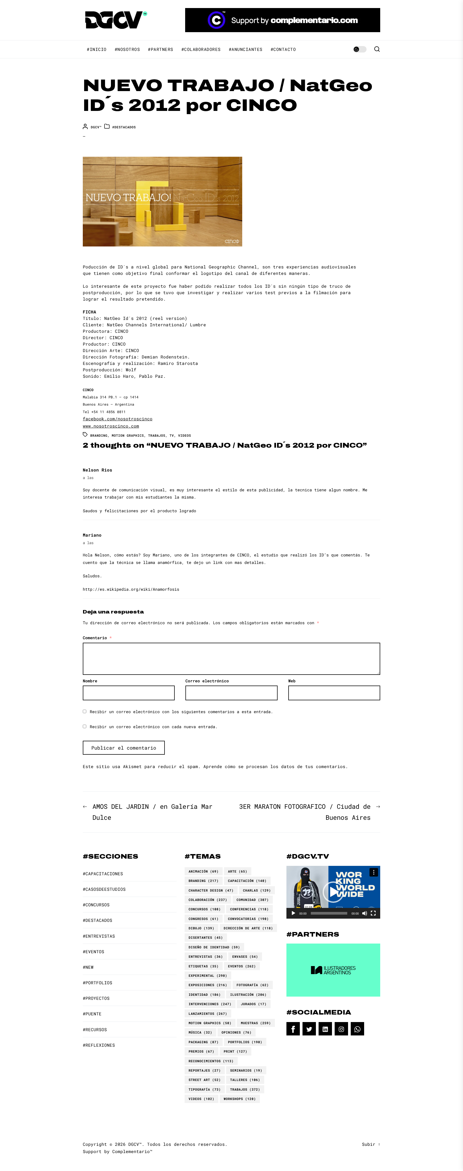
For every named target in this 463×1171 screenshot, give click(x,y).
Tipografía (205, 1089)
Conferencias (249, 909)
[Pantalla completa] (373, 913)
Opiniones (237, 1032)
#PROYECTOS (96, 998)
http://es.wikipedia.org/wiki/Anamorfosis (131, 589)
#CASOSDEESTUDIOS (104, 889)
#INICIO (97, 49)
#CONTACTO (283, 49)
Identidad (205, 994)
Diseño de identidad (214, 947)
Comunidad (253, 899)
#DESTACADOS (124, 127)
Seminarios (246, 1070)
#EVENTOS (93, 951)
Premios (201, 1051)
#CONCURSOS (96, 904)
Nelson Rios (97, 470)
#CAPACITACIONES (103, 873)
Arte (237, 871)
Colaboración (208, 899)
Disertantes (206, 937)
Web (292, 680)
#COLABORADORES (201, 49)
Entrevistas (206, 956)
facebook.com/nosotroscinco (117, 418)
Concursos (205, 909)
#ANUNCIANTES (246, 49)
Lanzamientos (208, 1013)
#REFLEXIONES (99, 1045)
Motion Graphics (128, 435)
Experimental (208, 975)
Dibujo (201, 928)
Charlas (257, 890)
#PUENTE (92, 1013)
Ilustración (248, 994)
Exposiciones (208, 985)
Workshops (240, 1099)
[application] (333, 892)
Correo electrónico (207, 680)
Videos (184, 435)
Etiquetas (204, 966)
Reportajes (205, 1070)
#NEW (88, 967)
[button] (333, 892)
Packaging (204, 1042)
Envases (245, 956)
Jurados (254, 1004)
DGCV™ (96, 127)
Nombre (90, 680)
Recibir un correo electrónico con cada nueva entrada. (154, 726)
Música (200, 1032)
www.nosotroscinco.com (111, 426)
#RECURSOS (95, 1029)
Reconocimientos (211, 1061)
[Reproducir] (293, 913)
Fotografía (253, 985)
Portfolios (245, 1042)
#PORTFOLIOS (97, 982)
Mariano (92, 535)
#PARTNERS (160, 49)
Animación (204, 871)
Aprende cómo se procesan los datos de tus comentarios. (275, 766)
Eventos (242, 966)
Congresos (204, 918)
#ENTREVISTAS (99, 936)
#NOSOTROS (127, 49)
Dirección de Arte (248, 928)
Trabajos (156, 435)
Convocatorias (248, 918)
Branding (98, 435)
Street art (205, 1080)
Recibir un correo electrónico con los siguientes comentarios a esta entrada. (181, 711)
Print (235, 1051)
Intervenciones (210, 1004)
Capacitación (247, 880)
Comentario (97, 637)
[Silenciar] (364, 913)
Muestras (256, 1023)
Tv (172, 435)
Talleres (245, 1080)
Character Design (211, 890)
